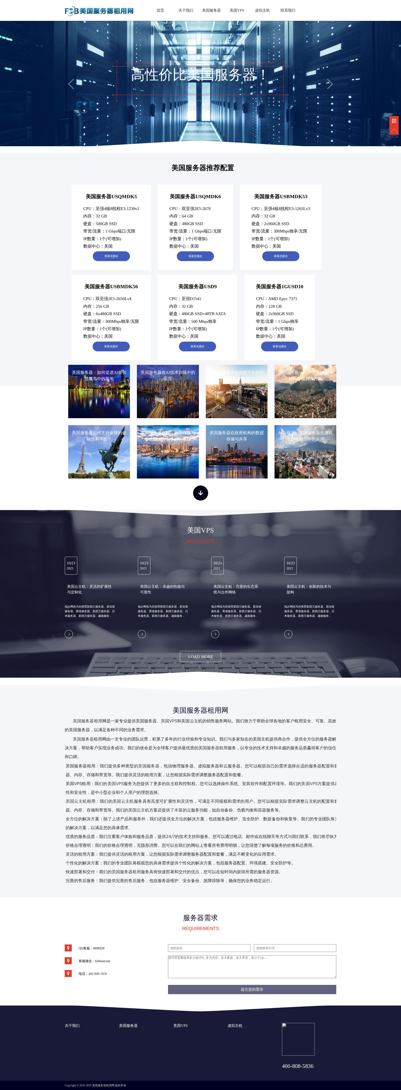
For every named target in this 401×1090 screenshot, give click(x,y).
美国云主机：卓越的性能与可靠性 (162, 589)
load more (200, 656)
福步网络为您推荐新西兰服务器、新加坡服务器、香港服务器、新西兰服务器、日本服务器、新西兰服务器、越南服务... (90, 611)
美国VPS (237, 10)
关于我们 (185, 10)
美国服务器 (211, 10)
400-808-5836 (97, 974)
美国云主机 (123, 801)
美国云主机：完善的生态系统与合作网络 (235, 589)
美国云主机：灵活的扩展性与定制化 (89, 589)
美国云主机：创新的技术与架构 (309, 589)
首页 (160, 10)
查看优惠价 (111, 256)
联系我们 (288, 10)
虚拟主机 (262, 10)
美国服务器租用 (87, 720)
